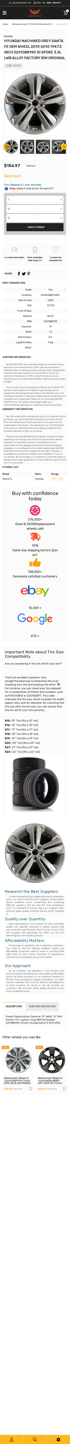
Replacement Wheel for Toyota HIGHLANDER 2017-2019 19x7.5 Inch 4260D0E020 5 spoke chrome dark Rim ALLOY (50, 1083)
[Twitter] (24, 274)
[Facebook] (19, 274)
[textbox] (35, 200)
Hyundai (8, 36)
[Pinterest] (29, 274)
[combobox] (35, 200)
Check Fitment (36, 227)
